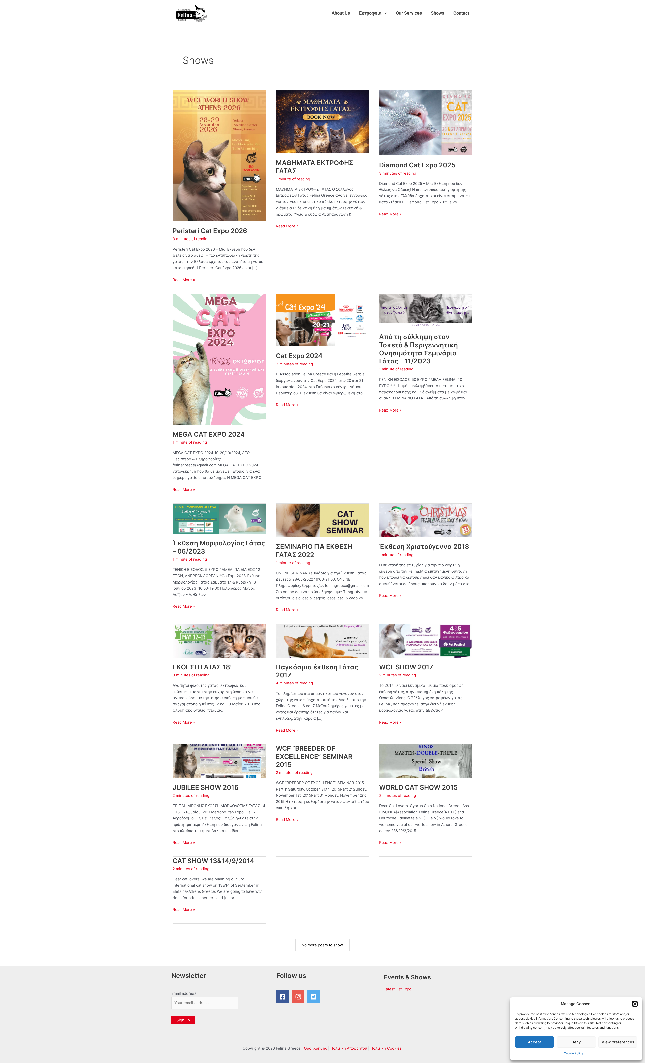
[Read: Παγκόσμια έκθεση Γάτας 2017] (322, 640)
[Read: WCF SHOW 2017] (425, 640)
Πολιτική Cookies (386, 1048)
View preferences (618, 1042)
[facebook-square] (283, 996)
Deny (576, 1042)
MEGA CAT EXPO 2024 (209, 434)
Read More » (184, 280)
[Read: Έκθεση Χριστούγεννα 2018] (425, 520)
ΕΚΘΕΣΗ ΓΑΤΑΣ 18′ (202, 667)
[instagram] (299, 996)
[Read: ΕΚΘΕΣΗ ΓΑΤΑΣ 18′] (219, 640)
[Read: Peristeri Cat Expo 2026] (219, 155)
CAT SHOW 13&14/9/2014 (213, 861)
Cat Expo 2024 (299, 356)
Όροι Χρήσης (315, 1048)
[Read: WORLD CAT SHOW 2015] (425, 760)
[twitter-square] (314, 996)
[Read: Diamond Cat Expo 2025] (425, 122)
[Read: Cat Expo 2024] (322, 319)
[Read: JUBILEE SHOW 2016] (219, 760)
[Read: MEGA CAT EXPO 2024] (219, 359)
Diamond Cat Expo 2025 (417, 165)
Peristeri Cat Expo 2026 (210, 231)
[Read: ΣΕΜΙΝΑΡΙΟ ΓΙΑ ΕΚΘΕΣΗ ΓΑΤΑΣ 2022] (322, 520)
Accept (534, 1042)
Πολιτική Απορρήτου (348, 1048)
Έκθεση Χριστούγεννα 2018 (424, 547)
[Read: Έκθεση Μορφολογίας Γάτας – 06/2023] (219, 518)
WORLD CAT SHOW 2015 (418, 787)
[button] (634, 1003)
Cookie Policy (574, 1053)
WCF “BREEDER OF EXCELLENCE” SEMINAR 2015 (314, 756)
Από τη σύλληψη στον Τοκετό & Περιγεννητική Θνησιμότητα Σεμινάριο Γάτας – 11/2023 (418, 349)
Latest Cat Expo (397, 989)
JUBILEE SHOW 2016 (206, 787)
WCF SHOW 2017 (406, 667)
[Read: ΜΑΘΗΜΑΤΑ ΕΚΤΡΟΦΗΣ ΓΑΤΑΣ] (322, 121)
